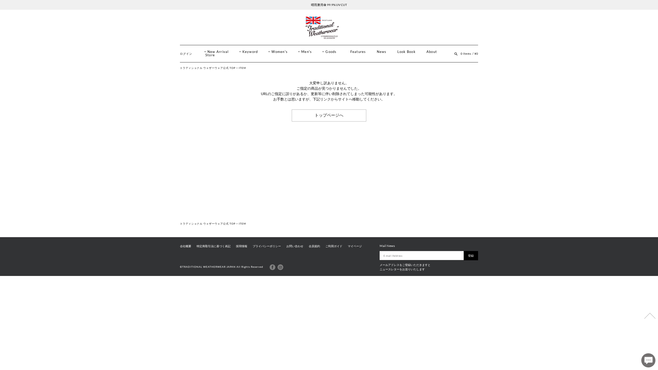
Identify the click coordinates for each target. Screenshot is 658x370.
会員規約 (314, 246)
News (382, 52)
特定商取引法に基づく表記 (214, 246)
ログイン (186, 53)
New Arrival (218, 52)
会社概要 (185, 246)
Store (210, 55)
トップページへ (329, 115)
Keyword (250, 52)
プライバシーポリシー (267, 246)
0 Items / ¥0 (469, 53)
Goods (330, 52)
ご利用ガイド (333, 246)
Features (358, 52)
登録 (471, 255)
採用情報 (241, 246)
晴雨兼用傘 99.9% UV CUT (329, 5)
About (431, 52)
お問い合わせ (294, 246)
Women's (279, 52)
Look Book (406, 52)
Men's (306, 52)
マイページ (355, 246)
